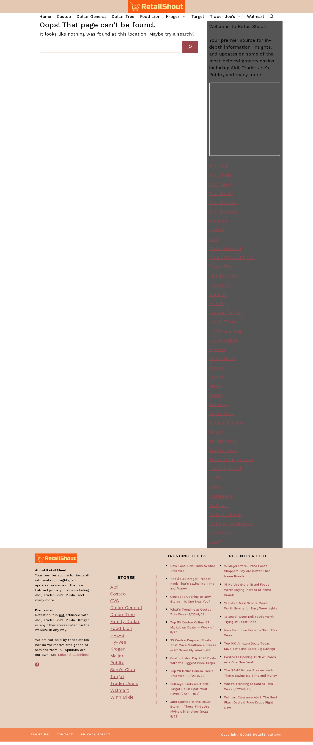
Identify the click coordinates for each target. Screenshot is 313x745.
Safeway (218, 404)
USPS (215, 478)
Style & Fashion (226, 422)
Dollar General (91, 16)
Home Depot (223, 340)
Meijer (215, 386)
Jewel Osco (222, 358)
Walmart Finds (225, 514)
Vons (214, 487)
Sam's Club (221, 413)
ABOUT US (39, 734)
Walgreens (220, 496)
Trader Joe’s (222, 16)
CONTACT (65, 734)
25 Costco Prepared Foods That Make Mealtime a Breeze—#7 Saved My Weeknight (193, 645)
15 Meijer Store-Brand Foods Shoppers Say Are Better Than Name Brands (247, 571)
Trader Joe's (223, 450)
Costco (64, 16)
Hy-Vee (217, 349)
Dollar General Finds (232, 257)
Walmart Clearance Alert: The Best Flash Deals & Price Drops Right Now (250, 702)
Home (45, 16)
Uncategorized (225, 468)
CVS (213, 239)
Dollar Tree (123, 16)
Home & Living (225, 331)
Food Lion (150, 16)
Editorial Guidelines (73, 654)
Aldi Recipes (222, 202)
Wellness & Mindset (231, 523)
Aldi (114, 587)
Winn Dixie (221, 533)
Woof (215, 542)
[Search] (190, 47)
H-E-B (216, 303)
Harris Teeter (223, 322)
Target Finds (223, 441)
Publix (216, 395)
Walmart (255, 16)
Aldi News (220, 184)
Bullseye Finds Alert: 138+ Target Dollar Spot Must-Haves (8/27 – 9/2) (190, 688)
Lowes (216, 377)
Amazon (218, 221)
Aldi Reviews (223, 211)
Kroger (172, 16)
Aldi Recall (221, 193)
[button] (272, 17)
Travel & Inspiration (231, 459)
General (217, 294)
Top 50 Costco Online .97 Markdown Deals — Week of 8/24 (192, 627)
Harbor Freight (225, 312)
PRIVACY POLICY (95, 734)
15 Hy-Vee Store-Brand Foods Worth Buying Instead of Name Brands (247, 590)
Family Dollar (224, 276)
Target (197, 16)
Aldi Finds (220, 175)
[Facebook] (37, 664)
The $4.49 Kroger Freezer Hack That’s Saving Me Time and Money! (192, 583)
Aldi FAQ (218, 166)
